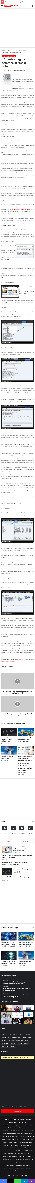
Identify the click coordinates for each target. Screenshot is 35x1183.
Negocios (17, 1168)
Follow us (4, 1051)
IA (8, 1037)
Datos (27, 1165)
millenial (4, 1040)
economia (27, 1034)
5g (3, 1034)
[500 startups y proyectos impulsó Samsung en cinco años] (17, 1021)
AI (6, 1034)
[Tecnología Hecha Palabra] (11, 6)
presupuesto (19, 1040)
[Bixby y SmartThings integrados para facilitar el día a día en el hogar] (17, 1015)
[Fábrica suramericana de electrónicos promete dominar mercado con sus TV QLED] (6, 1021)
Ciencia (12, 1165)
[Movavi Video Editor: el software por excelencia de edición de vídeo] (7, 849)
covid (21, 1034)
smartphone (5, 1043)
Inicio (4, 50)
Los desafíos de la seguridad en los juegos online (7, 739)
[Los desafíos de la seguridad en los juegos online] (9, 732)
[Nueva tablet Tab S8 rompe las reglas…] (28, 1021)
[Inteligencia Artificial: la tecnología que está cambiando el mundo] (9, 936)
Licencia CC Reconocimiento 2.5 (8, 661)
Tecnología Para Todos (15, 52)
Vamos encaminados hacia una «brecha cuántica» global (25, 739)
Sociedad (28, 1168)
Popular (8, 841)
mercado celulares (26, 1037)
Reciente (26, 841)
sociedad (13, 1043)
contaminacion (13, 1034)
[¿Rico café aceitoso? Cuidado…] (6, 1008)
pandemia (11, 1040)
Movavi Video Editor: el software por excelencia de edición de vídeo (22, 849)
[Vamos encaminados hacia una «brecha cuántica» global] (26, 732)
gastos (4, 1037)
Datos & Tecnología (12, 50)
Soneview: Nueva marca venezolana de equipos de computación (15, 863)
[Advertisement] (17, 27)
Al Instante (18, 1171)
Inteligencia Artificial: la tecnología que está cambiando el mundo (8, 944)
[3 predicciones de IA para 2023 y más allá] (9, 955)
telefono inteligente (23, 1043)
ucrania (13, 1046)
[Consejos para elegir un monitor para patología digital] (6, 1015)
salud (26, 1040)
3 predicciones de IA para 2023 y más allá (8, 962)
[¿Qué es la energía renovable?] (9, 750)
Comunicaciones (20, 1165)
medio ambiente (16, 1037)
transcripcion (5, 1046)
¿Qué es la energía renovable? (7, 757)
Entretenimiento (8, 1168)
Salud (22, 1168)
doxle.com (21, 659)
